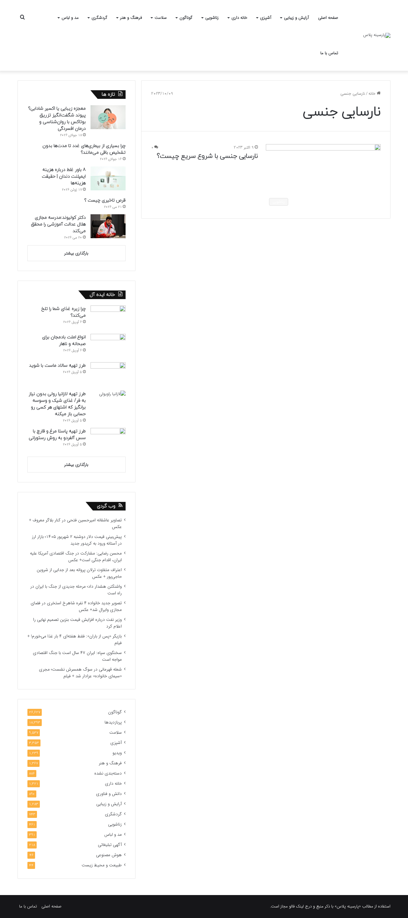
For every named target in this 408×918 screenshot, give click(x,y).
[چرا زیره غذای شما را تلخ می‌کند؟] (108, 317)
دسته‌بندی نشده (108, 773)
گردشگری (99, 17)
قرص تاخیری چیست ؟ (105, 200)
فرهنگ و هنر (131, 17)
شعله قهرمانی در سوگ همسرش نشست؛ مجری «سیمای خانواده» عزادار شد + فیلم (80, 672)
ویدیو (117, 753)
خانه (372, 93)
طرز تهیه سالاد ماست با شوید (57, 366)
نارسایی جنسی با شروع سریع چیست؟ (207, 156)
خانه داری (239, 17)
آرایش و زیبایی (296, 17)
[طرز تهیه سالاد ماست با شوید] (108, 374)
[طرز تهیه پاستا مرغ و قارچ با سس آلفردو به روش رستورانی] (108, 440)
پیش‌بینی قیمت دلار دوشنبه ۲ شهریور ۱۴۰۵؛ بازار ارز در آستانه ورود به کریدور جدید (77, 540)
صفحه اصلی (328, 17)
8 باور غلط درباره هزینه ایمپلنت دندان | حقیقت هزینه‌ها (64, 176)
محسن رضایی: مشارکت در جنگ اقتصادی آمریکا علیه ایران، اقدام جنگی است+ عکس (76, 556)
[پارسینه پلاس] (376, 35)
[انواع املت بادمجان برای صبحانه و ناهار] (108, 346)
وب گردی (106, 506)
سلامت (161, 17)
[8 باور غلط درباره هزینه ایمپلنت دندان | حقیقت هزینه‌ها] (108, 178)
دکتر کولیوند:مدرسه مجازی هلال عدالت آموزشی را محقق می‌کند (58, 224)
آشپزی (265, 17)
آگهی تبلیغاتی (110, 844)
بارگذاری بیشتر (76, 253)
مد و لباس (70, 17)
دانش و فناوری (109, 793)
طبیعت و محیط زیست (102, 865)
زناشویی (212, 17)
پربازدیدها (113, 722)
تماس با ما (329, 53)
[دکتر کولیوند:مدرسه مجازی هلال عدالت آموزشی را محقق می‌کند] (108, 226)
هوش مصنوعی (109, 855)
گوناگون (186, 17)
